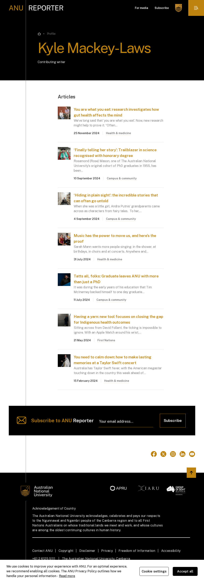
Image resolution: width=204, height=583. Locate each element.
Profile (51, 33)
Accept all (185, 571)
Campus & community (122, 178)
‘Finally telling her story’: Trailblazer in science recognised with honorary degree (115, 153)
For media (141, 8)
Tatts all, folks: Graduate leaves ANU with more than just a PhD (116, 279)
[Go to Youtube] (192, 454)
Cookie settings (154, 571)
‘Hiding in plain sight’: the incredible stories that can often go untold (116, 198)
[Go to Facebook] (154, 454)
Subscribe (162, 8)
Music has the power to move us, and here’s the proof (115, 238)
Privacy (107, 551)
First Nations (106, 340)
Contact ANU (42, 551)
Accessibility (171, 551)
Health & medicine (118, 133)
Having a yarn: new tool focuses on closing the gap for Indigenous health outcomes (118, 319)
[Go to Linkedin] (182, 454)
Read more (67, 576)
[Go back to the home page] (39, 34)
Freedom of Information (137, 551)
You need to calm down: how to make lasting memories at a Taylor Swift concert (112, 360)
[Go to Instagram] (173, 454)
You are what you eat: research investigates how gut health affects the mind (116, 112)
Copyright (66, 551)
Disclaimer (87, 551)
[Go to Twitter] (163, 454)
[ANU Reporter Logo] (36, 8)
